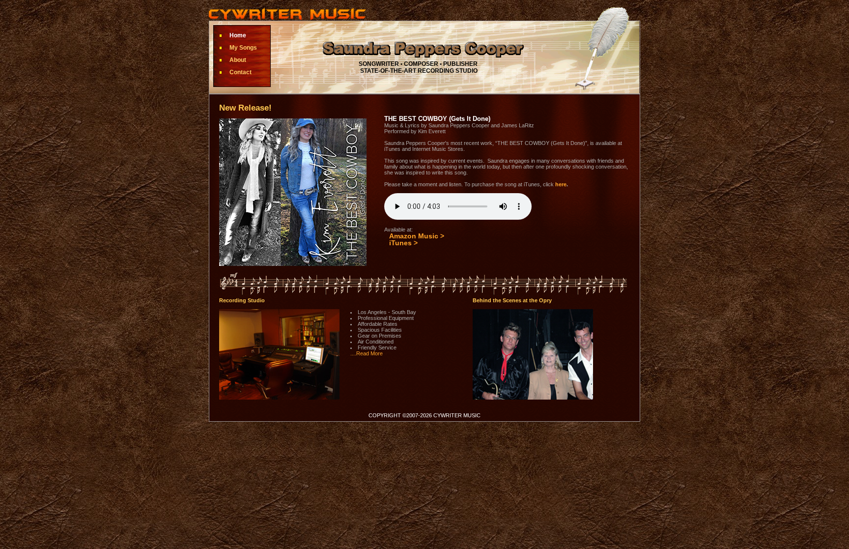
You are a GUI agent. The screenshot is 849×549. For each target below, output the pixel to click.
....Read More (366, 353)
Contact (240, 72)
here (560, 184)
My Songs (243, 47)
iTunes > (403, 243)
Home (237, 35)
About (237, 60)
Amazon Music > (416, 236)
